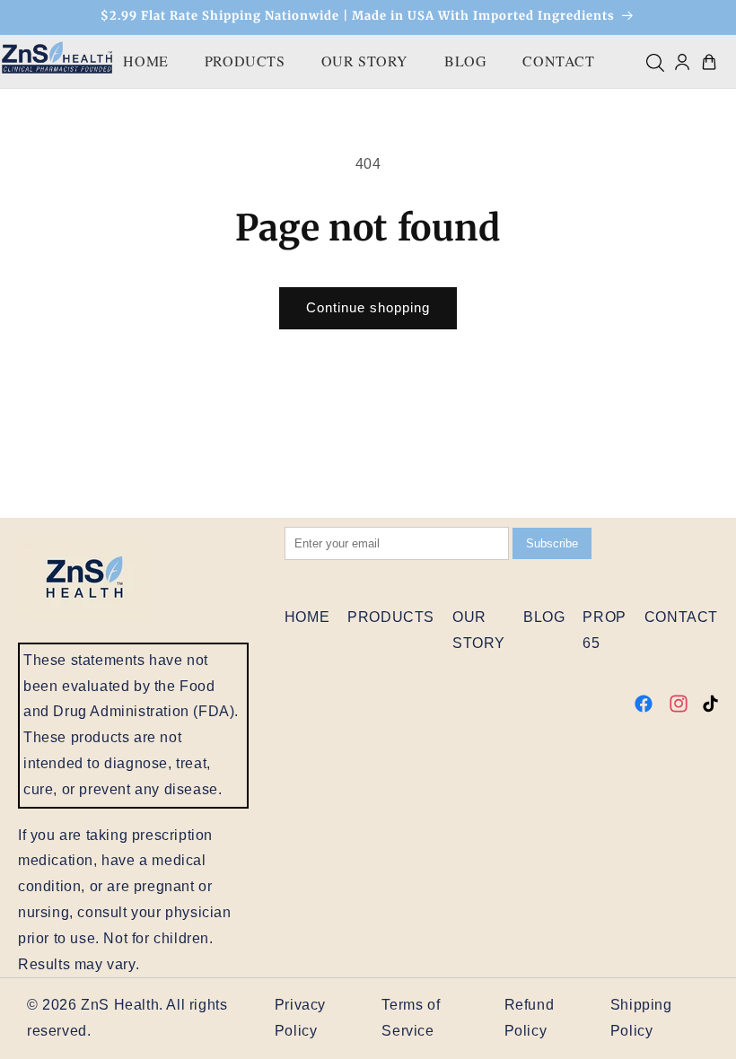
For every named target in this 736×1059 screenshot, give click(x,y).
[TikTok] (710, 706)
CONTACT (558, 60)
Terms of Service (410, 1017)
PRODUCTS (245, 60)
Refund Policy (529, 1017)
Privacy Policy (300, 1017)
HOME (145, 60)
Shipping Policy (641, 1017)
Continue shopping (368, 307)
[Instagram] (678, 707)
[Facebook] (643, 707)
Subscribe (552, 543)
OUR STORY (364, 60)
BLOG (465, 60)
